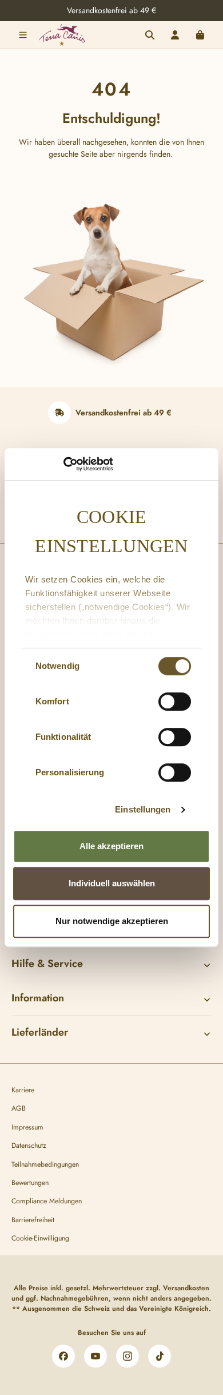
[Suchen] (149, 34)
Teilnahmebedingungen (45, 1164)
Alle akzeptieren (111, 846)
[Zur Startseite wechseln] (62, 34)
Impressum (27, 1127)
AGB (18, 1108)
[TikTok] (159, 1356)
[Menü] (22, 34)
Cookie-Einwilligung (40, 1238)
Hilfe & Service (47, 963)
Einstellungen (142, 809)
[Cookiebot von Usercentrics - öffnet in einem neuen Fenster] (63, 464)
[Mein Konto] (175, 34)
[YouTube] (95, 1356)
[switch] (174, 701)
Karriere (22, 1090)
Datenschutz (28, 1145)
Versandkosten (186, 1288)
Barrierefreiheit (32, 1220)
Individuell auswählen (112, 883)
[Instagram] (127, 1356)
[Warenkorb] (200, 34)
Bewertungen (30, 1183)
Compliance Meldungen (46, 1201)
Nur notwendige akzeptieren (111, 921)
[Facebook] (63, 1356)
